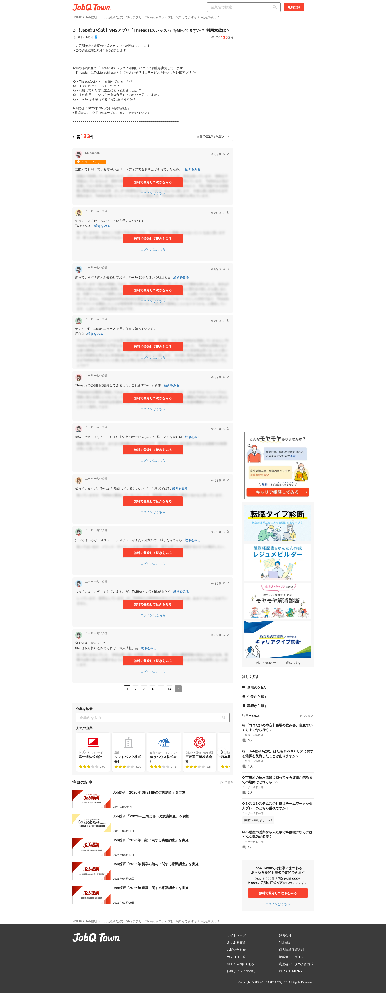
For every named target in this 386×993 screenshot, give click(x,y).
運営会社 (285, 935)
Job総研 (91, 17)
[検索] (276, 7)
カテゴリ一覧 (236, 957)
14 (169, 689)
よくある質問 (236, 942)
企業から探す (257, 696)
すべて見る (226, 782)
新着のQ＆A (256, 687)
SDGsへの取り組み (240, 964)
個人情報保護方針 (291, 949)
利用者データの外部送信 (296, 964)
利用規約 (285, 942)
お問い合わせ (236, 949)
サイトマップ (236, 935)
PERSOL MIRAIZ (291, 971)
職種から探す (257, 705)
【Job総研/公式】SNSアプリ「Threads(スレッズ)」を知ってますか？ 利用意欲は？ (160, 17)
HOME (77, 17)
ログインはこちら (153, 193)
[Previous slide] (84, 752)
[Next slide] (221, 752)
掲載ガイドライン (291, 957)
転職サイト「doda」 (242, 971)
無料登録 (294, 7)
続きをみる (193, 169)
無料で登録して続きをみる (153, 182)
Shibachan (92, 152)
